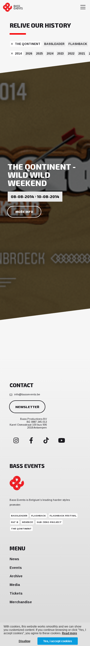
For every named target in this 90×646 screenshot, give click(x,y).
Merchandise (21, 602)
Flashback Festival (63, 515)
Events (16, 568)
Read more (69, 633)
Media (15, 585)
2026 (28, 53)
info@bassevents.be (27, 394)
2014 (18, 53)
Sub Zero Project (49, 522)
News (14, 559)
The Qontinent (27, 44)
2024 (50, 53)
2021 (81, 53)
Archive (16, 576)
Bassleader (54, 44)
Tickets (16, 593)
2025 (39, 53)
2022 (71, 53)
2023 (60, 53)
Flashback (77, 44)
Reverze (27, 522)
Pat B (14, 522)
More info (24, 212)
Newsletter (27, 407)
